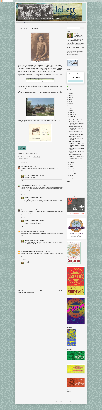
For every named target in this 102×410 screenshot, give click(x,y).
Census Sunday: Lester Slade (75, 126)
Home (18, 22)
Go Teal (71, 160)
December (72, 112)
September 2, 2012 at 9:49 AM (30, 166)
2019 (69, 97)
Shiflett (52, 22)
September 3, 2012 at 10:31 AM (37, 231)
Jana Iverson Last (25, 231)
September (72, 118)
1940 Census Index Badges (62, 22)
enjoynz (61, 400)
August (71, 162)
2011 (69, 178)
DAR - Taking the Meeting (75, 154)
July (71, 164)
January (71, 175)
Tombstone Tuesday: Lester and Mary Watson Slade (76, 124)
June (71, 166)
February (72, 173)
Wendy (26, 175)
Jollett (31, 22)
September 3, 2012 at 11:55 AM (37, 240)
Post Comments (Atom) (29, 292)
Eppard (47, 22)
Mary (22, 209)
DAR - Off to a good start (74, 141)
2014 (69, 107)
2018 (69, 99)
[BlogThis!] (35, 157)
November (72, 114)
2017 (69, 101)
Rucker (41, 22)
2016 (69, 103)
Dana (22, 166)
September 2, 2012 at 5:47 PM (30, 209)
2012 (69, 110)
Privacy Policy (24, 22)
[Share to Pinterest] (39, 157)
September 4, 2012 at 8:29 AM (36, 262)
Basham (23, 158)
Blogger (70, 400)
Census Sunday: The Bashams (76, 158)
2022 (69, 91)
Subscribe (76, 81)
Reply (22, 170)
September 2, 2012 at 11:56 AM (37, 175)
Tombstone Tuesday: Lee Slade (76, 134)
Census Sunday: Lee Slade (75, 136)
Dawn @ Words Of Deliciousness (29, 251)
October (71, 116)
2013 (69, 108)
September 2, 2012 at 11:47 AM (39, 185)
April (71, 169)
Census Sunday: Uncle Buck (75, 119)
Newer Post (20, 290)
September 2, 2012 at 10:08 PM (37, 220)
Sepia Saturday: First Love (75, 121)
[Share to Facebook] (37, 157)
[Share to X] (36, 157)
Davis (36, 22)
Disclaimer (73, 22)
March (71, 171)
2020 (69, 95)
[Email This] (33, 157)
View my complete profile (72, 54)
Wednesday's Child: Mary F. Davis (76, 156)
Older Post (60, 290)
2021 (69, 93)
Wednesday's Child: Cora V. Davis (76, 143)
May (71, 168)
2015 (69, 105)
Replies (24, 173)
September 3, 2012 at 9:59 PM (44, 251)
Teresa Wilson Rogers (26, 185)
